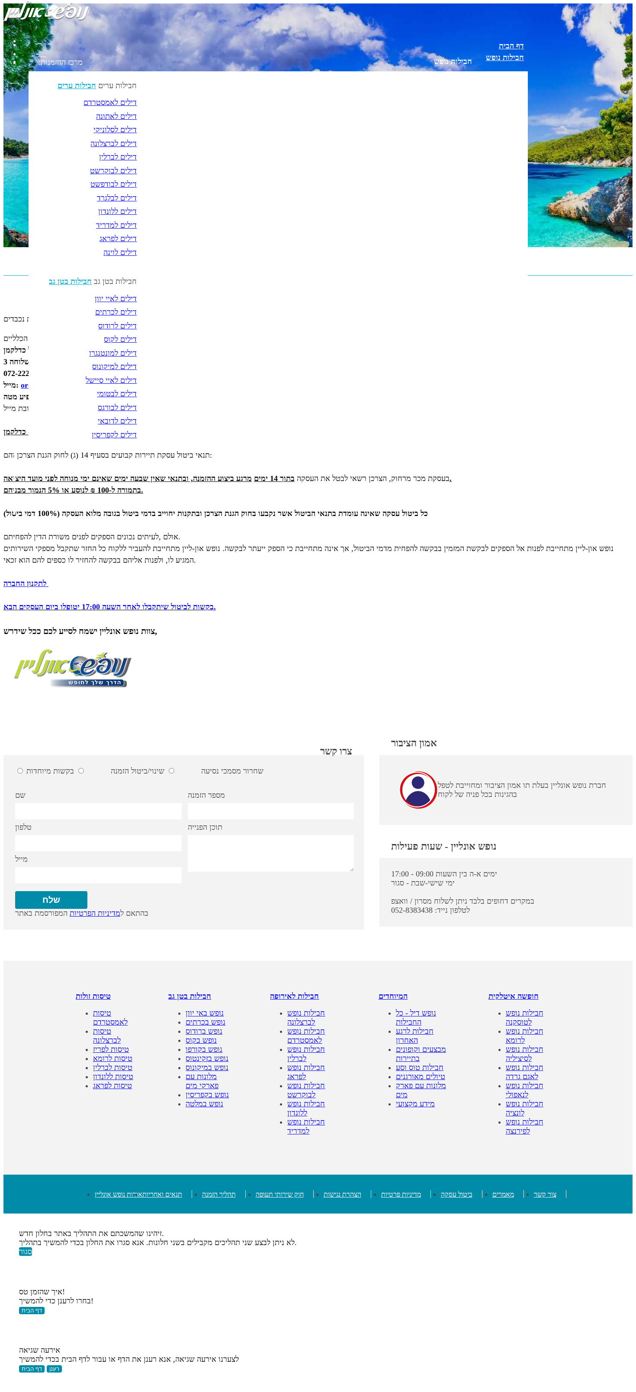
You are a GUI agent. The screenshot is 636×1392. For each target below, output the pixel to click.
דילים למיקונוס (114, 366)
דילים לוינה (120, 252)
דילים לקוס (120, 339)
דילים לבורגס (117, 407)
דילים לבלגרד (117, 198)
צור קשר (545, 1194)
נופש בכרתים (205, 1022)
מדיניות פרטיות (401, 1194)
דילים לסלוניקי (115, 129)
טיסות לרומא (112, 1058)
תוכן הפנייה (205, 827)
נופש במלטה (204, 1103)
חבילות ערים (77, 85)
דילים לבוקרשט (113, 170)
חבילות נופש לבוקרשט (306, 1090)
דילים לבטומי (117, 393)
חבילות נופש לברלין (306, 1054)
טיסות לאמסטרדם (110, 1017)
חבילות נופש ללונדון (306, 1108)
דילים (516, 490)
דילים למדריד (116, 225)
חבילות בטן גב (70, 281)
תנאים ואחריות (162, 1194)
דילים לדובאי (117, 421)
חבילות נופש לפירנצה (524, 1126)
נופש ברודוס (204, 1031)
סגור (25, 1251)
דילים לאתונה (116, 116)
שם (20, 795)
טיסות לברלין (112, 1067)
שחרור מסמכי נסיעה (232, 771)
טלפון (23, 827)
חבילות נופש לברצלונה (306, 1017)
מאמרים (503, 1194)
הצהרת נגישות (342, 1194)
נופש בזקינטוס (207, 1058)
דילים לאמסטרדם (110, 102)
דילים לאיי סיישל (111, 380)
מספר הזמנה (206, 795)
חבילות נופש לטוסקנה (524, 1017)
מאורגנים (510, 478)
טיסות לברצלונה (107, 1036)
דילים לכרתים (116, 312)
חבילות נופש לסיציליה (524, 1054)
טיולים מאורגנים (420, 1076)
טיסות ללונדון (113, 1076)
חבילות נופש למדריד (306, 1126)
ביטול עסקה (456, 1194)
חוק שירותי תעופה (280, 1194)
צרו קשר (336, 751)
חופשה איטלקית (513, 996)
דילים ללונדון (117, 211)
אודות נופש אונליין (118, 1194)
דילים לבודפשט (113, 184)
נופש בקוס (201, 1040)
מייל (21, 859)
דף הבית (511, 45)
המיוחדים (393, 996)
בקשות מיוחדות (50, 771)
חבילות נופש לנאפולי (524, 1090)
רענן (54, 1369)
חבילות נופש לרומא (524, 1036)
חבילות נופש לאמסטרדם (306, 1036)
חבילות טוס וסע (419, 1067)
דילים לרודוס (117, 326)
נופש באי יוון (205, 1013)
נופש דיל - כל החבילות (416, 1017)
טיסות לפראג (112, 1085)
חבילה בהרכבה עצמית (490, 455)
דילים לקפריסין (114, 434)
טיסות (515, 501)
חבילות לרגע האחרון (415, 1036)
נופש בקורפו (204, 1049)
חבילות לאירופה (294, 996)
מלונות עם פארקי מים (490, 466)
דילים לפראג (118, 238)
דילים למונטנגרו (113, 353)
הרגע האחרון (504, 513)
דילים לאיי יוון (116, 298)
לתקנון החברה (24, 583)
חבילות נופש (453, 61)
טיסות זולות (93, 996)
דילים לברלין (118, 157)
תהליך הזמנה (219, 1194)
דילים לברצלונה (113, 143)
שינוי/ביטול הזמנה (137, 771)
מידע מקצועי (415, 1103)
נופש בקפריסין (207, 1094)
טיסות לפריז (111, 1049)
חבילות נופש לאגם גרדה (524, 1072)
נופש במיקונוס (207, 1067)
